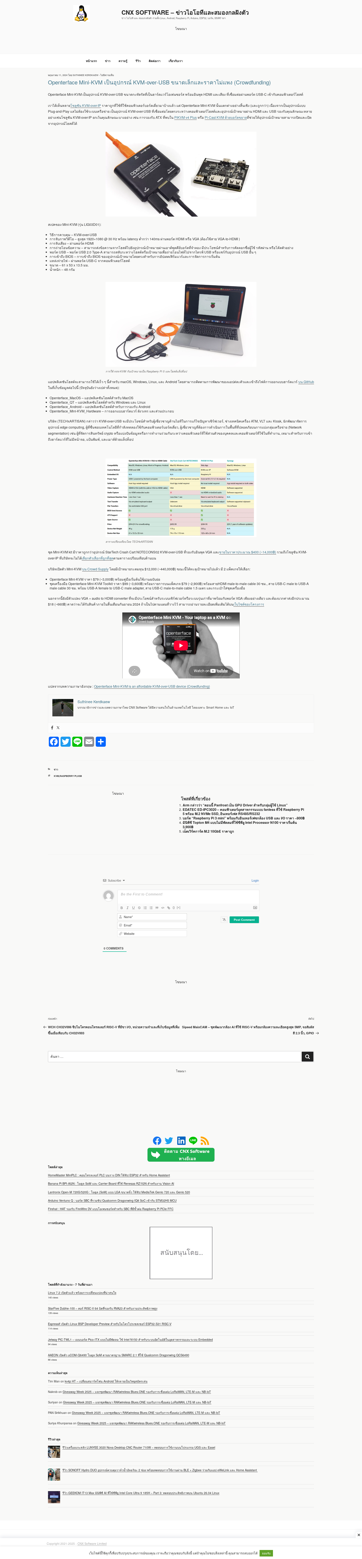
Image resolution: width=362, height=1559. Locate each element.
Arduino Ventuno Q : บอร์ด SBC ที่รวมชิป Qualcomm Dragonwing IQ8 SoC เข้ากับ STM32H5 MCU (112, 1200)
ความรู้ (123, 61)
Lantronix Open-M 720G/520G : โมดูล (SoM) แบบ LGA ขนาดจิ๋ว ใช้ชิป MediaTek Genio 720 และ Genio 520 (119, 1192)
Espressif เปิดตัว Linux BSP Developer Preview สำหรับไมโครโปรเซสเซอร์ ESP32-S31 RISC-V (109, 1324)
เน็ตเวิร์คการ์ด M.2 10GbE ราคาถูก (208, 831)
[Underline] (133, 907)
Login (255, 880)
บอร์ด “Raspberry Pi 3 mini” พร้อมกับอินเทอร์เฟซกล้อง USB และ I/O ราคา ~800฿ (244, 818)
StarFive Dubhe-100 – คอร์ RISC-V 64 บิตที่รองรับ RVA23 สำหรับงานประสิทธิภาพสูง (102, 1308)
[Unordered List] (151, 907)
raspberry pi (67, 776)
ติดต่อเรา (154, 61)
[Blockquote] (157, 907)
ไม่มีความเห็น (107, 75)
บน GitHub (306, 381)
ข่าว (107, 61)
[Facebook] (52, 728)
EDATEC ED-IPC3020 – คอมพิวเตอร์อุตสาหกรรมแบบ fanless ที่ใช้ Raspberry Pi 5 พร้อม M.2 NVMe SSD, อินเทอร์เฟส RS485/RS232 (243, 811)
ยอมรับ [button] (266, 1553)
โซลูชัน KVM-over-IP (85, 105)
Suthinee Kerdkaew (85, 75)
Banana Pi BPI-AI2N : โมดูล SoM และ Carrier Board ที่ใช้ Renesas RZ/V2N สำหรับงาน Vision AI (111, 1183)
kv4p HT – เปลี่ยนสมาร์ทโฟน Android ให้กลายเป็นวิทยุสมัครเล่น (106, 1381)
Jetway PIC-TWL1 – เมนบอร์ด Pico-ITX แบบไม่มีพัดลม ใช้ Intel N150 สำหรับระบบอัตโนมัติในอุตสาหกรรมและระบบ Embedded (130, 1339)
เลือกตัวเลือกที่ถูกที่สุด (97, 558)
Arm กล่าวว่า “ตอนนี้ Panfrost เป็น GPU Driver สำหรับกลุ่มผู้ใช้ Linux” (235, 805)
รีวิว (138, 61)
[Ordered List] (145, 907)
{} (174, 907)
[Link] (169, 907)
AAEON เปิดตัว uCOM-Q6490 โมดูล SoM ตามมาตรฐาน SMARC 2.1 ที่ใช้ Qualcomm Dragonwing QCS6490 (118, 1355)
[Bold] (122, 907)
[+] (178, 907)
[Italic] (128, 907)
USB (79, 776)
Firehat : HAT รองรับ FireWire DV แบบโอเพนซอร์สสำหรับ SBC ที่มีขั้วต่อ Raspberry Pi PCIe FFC (110, 1209)
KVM (56, 776)
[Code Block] (163, 907)
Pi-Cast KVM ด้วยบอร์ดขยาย (226, 117)
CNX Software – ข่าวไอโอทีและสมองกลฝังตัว (185, 12)
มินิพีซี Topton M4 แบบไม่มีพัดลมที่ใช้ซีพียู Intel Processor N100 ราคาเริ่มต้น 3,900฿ (240, 824)
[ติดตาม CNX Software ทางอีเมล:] (181, 1155)
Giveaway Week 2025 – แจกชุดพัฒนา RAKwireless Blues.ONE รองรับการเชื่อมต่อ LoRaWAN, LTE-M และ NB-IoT (137, 1392)
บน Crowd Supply (95, 569)
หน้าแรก (91, 61)
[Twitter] (58, 728)
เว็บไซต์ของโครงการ (248, 604)
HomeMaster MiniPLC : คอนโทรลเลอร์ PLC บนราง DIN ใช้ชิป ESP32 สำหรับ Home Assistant (109, 1175)
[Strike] (139, 907)
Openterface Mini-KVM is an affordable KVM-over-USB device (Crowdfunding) (152, 686)
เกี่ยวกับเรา (176, 61)
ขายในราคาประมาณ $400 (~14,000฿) (247, 552)
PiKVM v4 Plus (185, 117)
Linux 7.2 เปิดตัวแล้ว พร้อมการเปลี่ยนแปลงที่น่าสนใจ (82, 1292)
